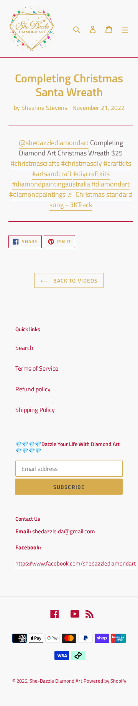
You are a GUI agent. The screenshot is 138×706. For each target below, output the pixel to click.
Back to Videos (75, 280)
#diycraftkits (91, 173)
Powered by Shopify (105, 681)
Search (24, 347)
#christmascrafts (35, 163)
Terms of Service (36, 368)
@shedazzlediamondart (54, 142)
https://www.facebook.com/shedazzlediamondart (75, 563)
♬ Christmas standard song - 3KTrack (91, 199)
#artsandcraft (52, 173)
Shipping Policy (35, 409)
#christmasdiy (81, 163)
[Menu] (125, 28)
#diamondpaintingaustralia (51, 184)
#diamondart (111, 184)
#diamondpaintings (37, 194)
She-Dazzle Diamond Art (57, 681)
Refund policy (33, 389)
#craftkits (117, 163)
